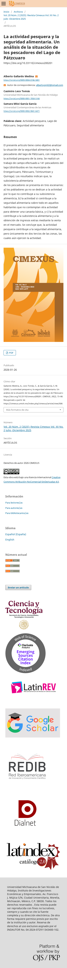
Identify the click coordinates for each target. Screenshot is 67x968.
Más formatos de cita (17, 409)
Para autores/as (13, 508)
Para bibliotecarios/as (16, 513)
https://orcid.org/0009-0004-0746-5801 (22, 80)
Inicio (6, 11)
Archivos (18, 11)
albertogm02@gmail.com (49, 85)
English (9, 539)
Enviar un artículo (18, 587)
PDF (11, 352)
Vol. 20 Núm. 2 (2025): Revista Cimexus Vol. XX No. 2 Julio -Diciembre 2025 (31, 17)
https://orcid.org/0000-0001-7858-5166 (22, 98)
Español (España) (15, 534)
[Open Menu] (3, 3)
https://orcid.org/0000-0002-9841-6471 (22, 111)
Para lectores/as (14, 502)
